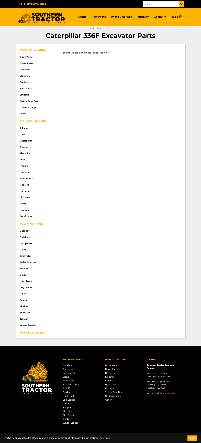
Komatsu (25, 191)
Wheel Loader (28, 325)
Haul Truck (26, 281)
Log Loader (26, 287)
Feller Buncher (28, 262)
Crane (23, 249)
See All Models (32, 332)
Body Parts (26, 57)
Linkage (24, 94)
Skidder (24, 306)
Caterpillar (26, 140)
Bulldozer (25, 237)
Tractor (24, 319)
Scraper (24, 300)
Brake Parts (26, 63)
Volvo (23, 203)
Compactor (26, 243)
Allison (24, 128)
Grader (23, 275)
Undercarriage (28, 107)
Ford (22, 159)
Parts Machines (121, 17)
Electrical (25, 76)
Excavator (25, 256)
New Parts (99, 17)
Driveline (25, 69)
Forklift (24, 268)
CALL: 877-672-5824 (32, 4)
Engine (24, 82)
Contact (143, 17)
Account (160, 17)
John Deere (26, 178)
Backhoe (25, 231)
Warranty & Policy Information (161, 393)
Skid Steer (25, 312)
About (82, 17)
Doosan (24, 147)
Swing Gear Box (29, 101)
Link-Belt (25, 197)
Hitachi (24, 166)
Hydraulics (26, 88)
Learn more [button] (104, 438)
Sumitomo (26, 216)
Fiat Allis (25, 153)
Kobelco (24, 185)
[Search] (181, 4)
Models (101, 29)
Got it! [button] (192, 438)
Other (23, 113)
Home (92, 29)
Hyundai (25, 172)
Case (22, 134)
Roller (23, 293)
